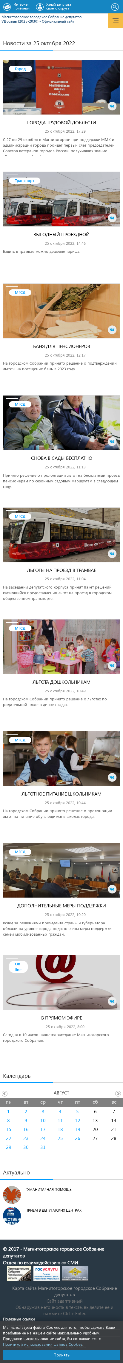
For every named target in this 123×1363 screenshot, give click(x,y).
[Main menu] (115, 20)
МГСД (20, 292)
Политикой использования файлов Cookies (42, 1344)
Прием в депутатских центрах (53, 1210)
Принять (61, 1355)
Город (20, 68)
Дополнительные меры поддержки (61, 905)
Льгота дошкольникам (61, 682)
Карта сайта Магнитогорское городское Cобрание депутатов (64, 1291)
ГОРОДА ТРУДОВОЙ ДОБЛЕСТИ (61, 122)
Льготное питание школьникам (61, 793)
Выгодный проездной (61, 234)
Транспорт (24, 180)
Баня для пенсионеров (61, 346)
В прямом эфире (61, 1017)
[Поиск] (115, 7)
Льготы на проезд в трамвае (61, 570)
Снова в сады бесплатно (61, 458)
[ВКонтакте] (112, 106)
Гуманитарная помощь (48, 1189)
